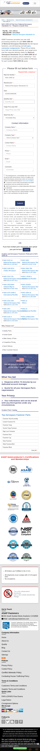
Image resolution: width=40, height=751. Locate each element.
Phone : (8, 151)
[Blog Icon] (12, 722)
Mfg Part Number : (10, 75)
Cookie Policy (7, 669)
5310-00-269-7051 (30, 288)
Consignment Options (10, 703)
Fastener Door (7, 434)
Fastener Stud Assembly (10, 418)
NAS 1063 (25, 260)
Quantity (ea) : (9, 99)
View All (34, 450)
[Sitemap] (4, 658)
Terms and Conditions (28, 180)
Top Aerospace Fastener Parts (16, 415)
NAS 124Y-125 (8, 276)
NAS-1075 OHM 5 (10, 292)
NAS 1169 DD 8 (9, 268)
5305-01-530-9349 (12, 321)
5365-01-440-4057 (12, 313)
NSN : (6, 91)
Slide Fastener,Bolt (9, 444)
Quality (4, 644)
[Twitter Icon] (8, 722)
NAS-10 (24, 309)
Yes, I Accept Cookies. (20, 748)
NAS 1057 (7, 309)
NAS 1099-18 (26, 292)
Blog (3, 648)
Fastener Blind (7, 447)
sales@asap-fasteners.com (18, 619)
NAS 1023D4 (26, 284)
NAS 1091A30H (9, 284)
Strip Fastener (7, 441)
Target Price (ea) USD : (11, 107)
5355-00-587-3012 (12, 280)
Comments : (8, 167)
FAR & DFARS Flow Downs (12, 696)
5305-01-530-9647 (12, 264)
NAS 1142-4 (8, 317)
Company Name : (11, 127)
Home (3, 20)
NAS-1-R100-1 (27, 276)
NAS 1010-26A (9, 301)
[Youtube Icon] (16, 722)
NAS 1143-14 (8, 260)
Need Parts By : (9, 115)
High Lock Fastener (9, 431)
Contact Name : (10, 143)
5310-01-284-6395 (30, 296)
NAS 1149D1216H (28, 317)
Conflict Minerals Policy (11, 672)
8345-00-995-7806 (12, 288)
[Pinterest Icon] (21, 722)
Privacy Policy (7, 665)
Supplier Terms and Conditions (13, 689)
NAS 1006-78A (27, 268)
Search (26, 3)
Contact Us (6, 651)
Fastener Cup (7, 437)
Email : (7, 159)
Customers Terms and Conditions (14, 686)
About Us (5, 641)
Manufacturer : (9, 83)
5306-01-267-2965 (30, 272)
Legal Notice (6, 700)
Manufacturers (10, 20)
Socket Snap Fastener (10, 428)
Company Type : (10, 135)
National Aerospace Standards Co (24, 20)
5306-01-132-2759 (12, 305)
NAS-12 (24, 301)
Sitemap (5, 655)
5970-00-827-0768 (30, 264)
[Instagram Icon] (3, 722)
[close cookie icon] (38, 744)
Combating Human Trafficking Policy (15, 676)
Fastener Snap (7, 425)
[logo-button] (12, 3)
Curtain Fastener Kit (9, 422)
